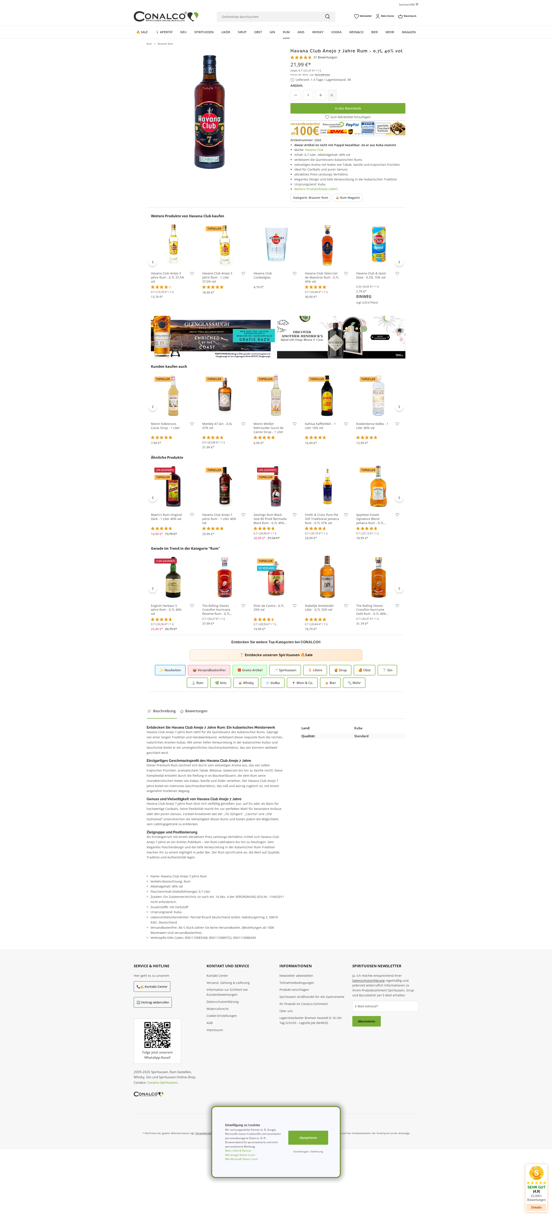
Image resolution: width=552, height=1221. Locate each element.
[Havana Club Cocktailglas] (276, 244)
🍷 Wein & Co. (302, 683)
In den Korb (173, 261)
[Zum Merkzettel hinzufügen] (192, 274)
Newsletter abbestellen (296, 976)
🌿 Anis (220, 683)
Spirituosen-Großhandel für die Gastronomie (311, 997)
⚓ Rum (197, 683)
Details (536, 1207)
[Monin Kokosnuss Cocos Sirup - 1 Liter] (173, 395)
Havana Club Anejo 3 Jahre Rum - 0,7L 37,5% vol (167, 277)
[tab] (162, 711)
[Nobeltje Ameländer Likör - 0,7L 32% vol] (327, 577)
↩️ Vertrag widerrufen (152, 1002)
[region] (209, 111)
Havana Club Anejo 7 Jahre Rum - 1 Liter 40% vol (219, 519)
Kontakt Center (217, 976)
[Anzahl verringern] (295, 95)
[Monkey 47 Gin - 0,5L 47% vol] (224, 395)
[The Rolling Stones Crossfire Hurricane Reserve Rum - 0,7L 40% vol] (224, 577)
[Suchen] (327, 17)
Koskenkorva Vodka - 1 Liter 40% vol (372, 426)
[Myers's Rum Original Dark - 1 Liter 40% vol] (173, 486)
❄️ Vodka (272, 683)
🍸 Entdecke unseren (276, 654)
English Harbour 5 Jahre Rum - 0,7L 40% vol (166, 610)
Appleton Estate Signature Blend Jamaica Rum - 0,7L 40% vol (370, 519)
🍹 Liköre (315, 670)
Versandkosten (322, 74)
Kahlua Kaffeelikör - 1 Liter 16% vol (320, 426)
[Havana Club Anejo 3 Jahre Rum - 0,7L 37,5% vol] (173, 244)
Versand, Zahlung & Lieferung (228, 983)
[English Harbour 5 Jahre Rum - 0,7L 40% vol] (173, 577)
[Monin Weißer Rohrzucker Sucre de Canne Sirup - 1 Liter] (276, 395)
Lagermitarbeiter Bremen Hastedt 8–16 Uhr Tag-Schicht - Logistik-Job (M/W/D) (310, 1020)
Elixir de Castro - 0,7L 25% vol (269, 608)
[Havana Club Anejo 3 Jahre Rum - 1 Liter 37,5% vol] (224, 244)
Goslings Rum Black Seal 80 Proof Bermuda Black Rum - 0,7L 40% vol (270, 519)
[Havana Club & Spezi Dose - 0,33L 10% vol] (378, 244)
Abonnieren (366, 1021)
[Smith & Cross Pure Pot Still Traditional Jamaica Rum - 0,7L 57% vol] (327, 486)
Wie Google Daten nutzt (240, 1155)
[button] (536, 1183)
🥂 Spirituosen (285, 670)
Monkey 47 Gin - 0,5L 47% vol (217, 426)
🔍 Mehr (354, 683)
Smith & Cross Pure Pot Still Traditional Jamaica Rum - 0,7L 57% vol (322, 519)
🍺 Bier (330, 683)
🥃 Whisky (246, 683)
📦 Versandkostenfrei (209, 670)
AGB (210, 1023)
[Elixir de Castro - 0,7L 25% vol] (276, 577)
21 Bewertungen (325, 57)
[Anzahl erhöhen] (320, 95)
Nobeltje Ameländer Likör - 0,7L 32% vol (319, 608)
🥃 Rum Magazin (348, 198)
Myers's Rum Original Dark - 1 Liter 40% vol (166, 517)
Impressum (215, 1030)
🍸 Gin (387, 670)
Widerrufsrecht (218, 1009)
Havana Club (314, 150)
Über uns (286, 1011)
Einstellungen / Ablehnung (308, 1151)
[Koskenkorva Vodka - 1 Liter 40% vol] (378, 395)
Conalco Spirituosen (162, 1082)
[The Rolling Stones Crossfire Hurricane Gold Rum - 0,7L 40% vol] (378, 577)
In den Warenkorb (348, 108)
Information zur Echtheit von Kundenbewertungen (227, 992)
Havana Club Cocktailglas (263, 275)
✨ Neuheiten (170, 670)
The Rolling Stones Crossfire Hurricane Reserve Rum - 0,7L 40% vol (216, 610)
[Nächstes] (399, 262)
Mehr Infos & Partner (238, 1150)
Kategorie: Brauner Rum (310, 198)
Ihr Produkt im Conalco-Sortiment (303, 1004)
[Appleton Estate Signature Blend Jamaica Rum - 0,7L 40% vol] (378, 486)
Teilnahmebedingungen (296, 983)
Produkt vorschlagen (294, 990)
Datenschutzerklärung (223, 1002)
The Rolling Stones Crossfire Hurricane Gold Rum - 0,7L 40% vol (371, 610)
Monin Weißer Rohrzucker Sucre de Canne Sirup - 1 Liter (269, 428)
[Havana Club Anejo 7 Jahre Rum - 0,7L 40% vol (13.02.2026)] (210, 111)
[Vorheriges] (152, 262)
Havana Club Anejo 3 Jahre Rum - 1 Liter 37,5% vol (217, 277)
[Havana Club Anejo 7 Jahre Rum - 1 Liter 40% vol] (224, 486)
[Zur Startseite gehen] (166, 16)
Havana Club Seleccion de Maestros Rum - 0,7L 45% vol (322, 277)
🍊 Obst (364, 670)
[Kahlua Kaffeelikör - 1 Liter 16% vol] (327, 395)
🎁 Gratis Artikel (249, 670)
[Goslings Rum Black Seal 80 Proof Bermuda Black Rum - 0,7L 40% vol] (276, 486)
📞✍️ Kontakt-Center (152, 987)
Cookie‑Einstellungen (222, 1016)
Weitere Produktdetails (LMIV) (315, 189)
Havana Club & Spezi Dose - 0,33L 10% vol (371, 275)
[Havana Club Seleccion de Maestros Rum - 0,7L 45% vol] (327, 244)
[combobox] (268, 17)
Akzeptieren (308, 1138)
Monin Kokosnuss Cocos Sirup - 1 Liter (165, 426)
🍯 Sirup (340, 670)
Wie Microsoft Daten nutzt (241, 1159)
